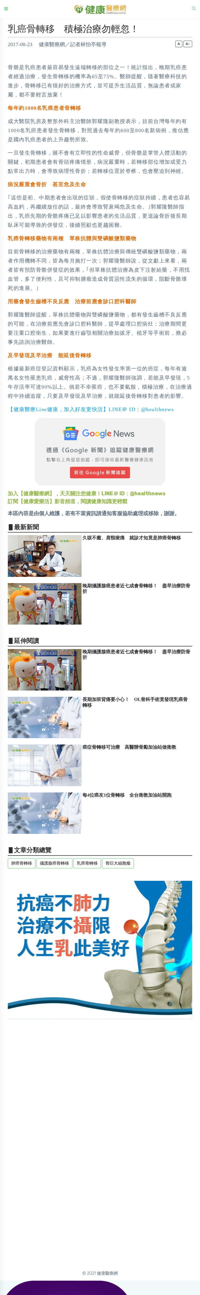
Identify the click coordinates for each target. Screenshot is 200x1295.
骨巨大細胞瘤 (117, 863)
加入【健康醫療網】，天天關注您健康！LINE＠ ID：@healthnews (86, 493)
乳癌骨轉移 (87, 863)
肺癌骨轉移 (21, 863)
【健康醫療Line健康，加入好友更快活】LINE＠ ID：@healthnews (91, 409)
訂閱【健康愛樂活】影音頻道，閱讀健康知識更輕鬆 (68, 501)
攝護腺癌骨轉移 (54, 863)
